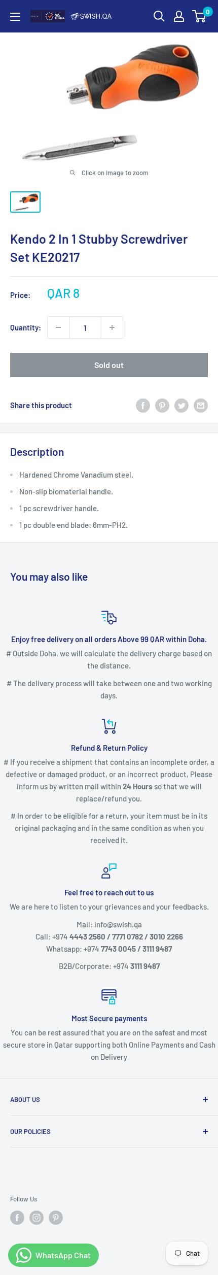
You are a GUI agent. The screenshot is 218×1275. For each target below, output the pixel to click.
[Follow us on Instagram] (36, 1218)
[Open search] (159, 16)
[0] (199, 16)
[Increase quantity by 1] (112, 327)
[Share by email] (201, 405)
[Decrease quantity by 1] (58, 327)
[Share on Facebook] (143, 405)
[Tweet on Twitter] (181, 405)
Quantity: (25, 327)
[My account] (179, 16)
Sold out (109, 365)
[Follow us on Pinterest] (56, 1218)
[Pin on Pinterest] (162, 405)
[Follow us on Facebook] (17, 1218)
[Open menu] (15, 17)
